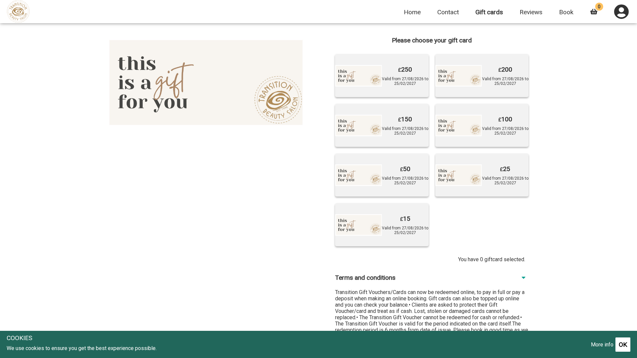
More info (602, 344)
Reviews (531, 12)
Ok (623, 344)
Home (412, 12)
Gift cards (489, 12)
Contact (448, 12)
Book (566, 12)
